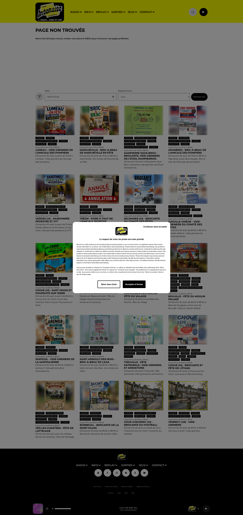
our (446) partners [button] (88, 244)
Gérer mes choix (109, 284)
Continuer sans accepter (155, 226)
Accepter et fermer (134, 284)
